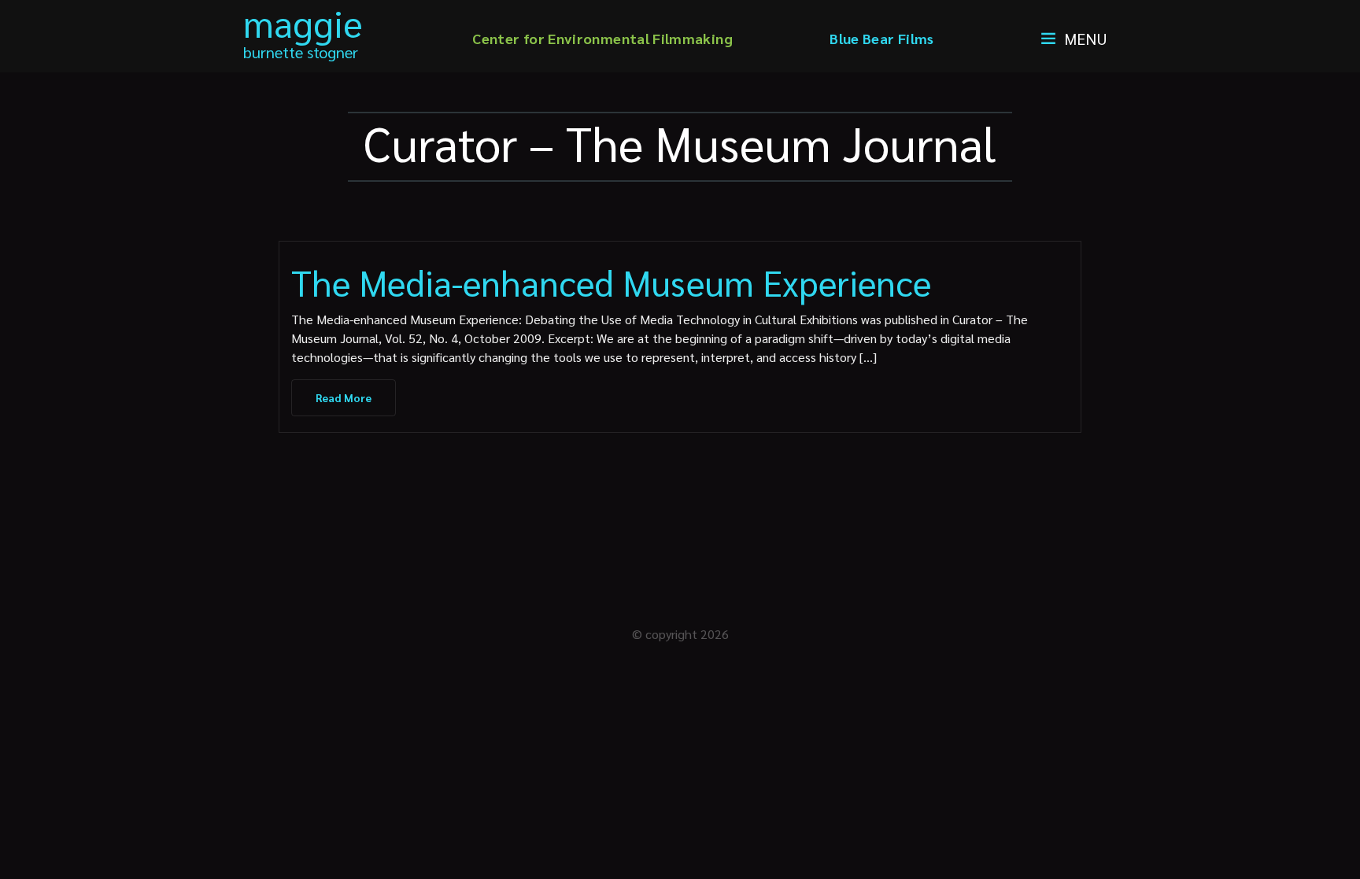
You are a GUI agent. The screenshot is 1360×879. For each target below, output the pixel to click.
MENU (1085, 38)
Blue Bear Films (881, 38)
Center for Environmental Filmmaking (602, 38)
